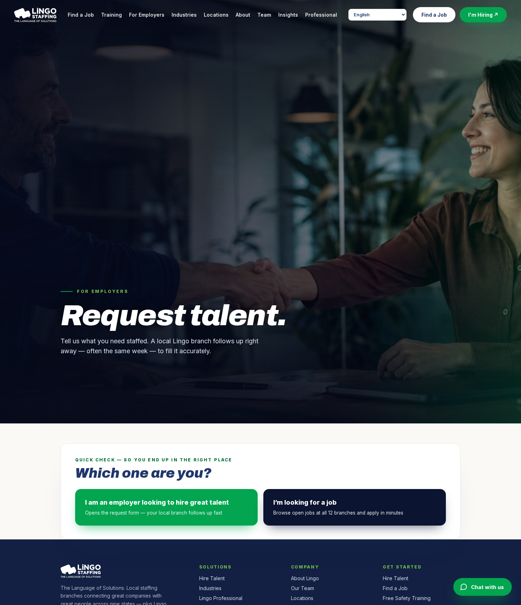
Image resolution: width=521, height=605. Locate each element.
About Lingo (305, 578)
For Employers (146, 15)
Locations (216, 15)
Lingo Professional (220, 598)
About (243, 15)
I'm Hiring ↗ (483, 15)
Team (264, 15)
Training (111, 15)
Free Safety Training (407, 598)
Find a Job (81, 15)
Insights (288, 15)
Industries (184, 15)
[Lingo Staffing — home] (35, 15)
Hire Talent (212, 578)
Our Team (302, 588)
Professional (321, 15)
